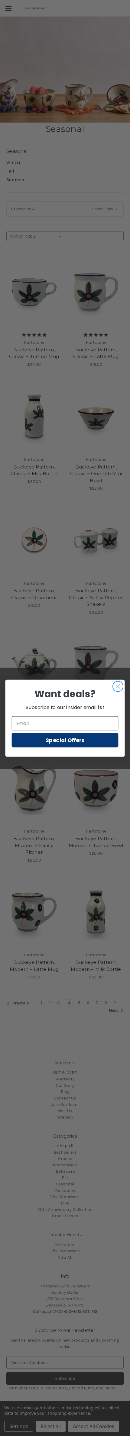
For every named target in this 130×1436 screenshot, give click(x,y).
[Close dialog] (118, 686)
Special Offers (65, 740)
